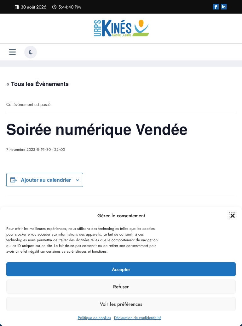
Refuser (121, 286)
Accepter (121, 269)
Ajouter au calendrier (46, 179)
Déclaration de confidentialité (137, 318)
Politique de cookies (94, 318)
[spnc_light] (30, 52)
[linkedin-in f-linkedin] (224, 6)
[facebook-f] (216, 6)
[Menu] (12, 52)
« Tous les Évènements (37, 84)
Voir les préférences (121, 304)
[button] (232, 215)
